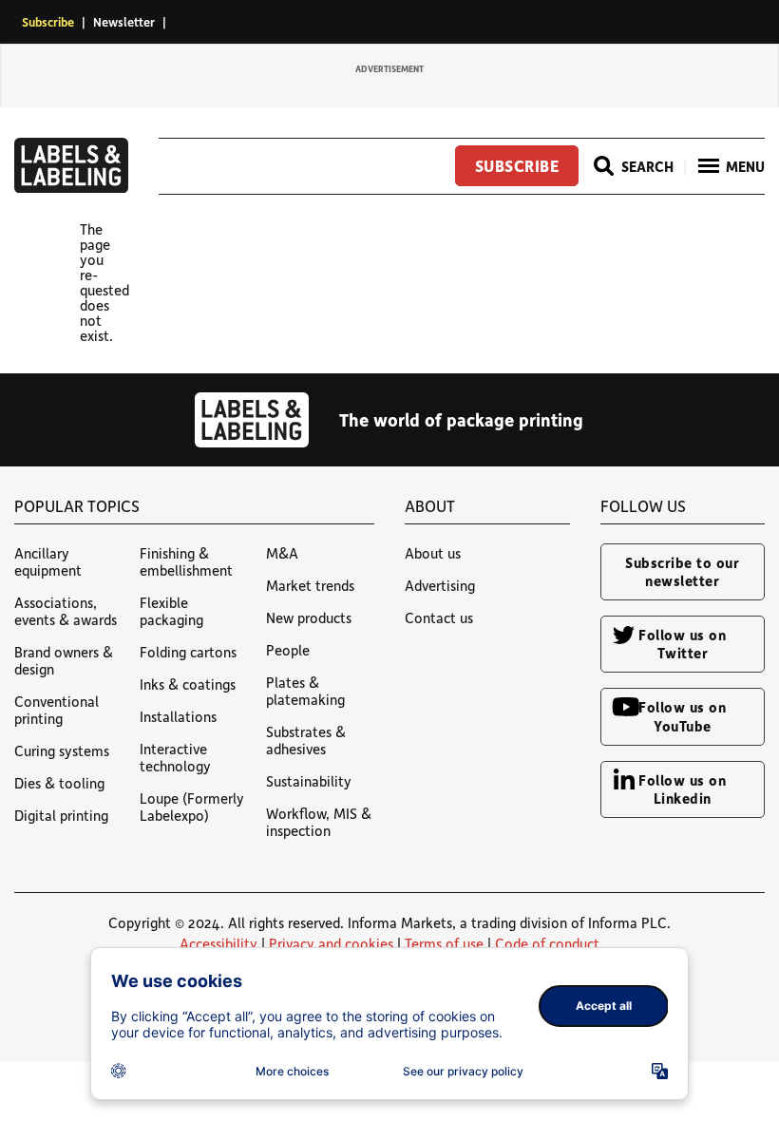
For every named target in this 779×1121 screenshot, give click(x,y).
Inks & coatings (188, 684)
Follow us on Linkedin (682, 789)
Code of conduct (547, 943)
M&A (282, 552)
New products (309, 617)
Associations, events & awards (65, 611)
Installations (178, 716)
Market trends (310, 585)
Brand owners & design (63, 660)
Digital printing (61, 815)
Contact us (439, 617)
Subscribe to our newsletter (682, 571)
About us (433, 552)
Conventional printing (56, 710)
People (288, 649)
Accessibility (218, 943)
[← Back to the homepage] (71, 187)
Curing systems (61, 750)
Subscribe (48, 21)
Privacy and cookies (331, 943)
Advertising (440, 585)
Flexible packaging (171, 611)
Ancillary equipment (48, 561)
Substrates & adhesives (306, 740)
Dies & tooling (59, 782)
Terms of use (444, 943)
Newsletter (124, 21)
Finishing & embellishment (186, 561)
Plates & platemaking (305, 691)
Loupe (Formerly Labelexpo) (192, 806)
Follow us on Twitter (682, 643)
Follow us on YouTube (682, 715)
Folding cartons (188, 651)
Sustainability (309, 780)
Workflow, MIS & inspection (318, 822)
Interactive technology (175, 757)
